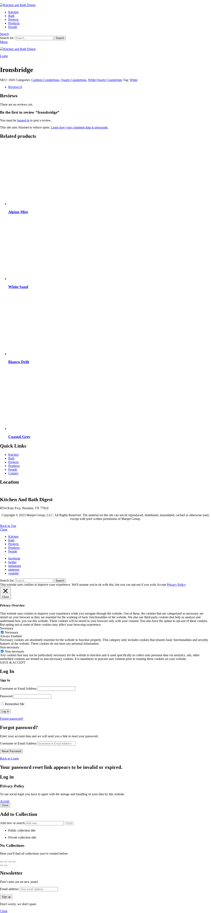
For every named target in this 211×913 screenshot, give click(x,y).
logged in (23, 120)
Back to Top (8, 526)
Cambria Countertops (45, 80)
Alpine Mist (18, 212)
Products (14, 23)
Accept (4, 801)
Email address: (10, 889)
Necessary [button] (6, 628)
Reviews (15, 87)
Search (60, 38)
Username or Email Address (18, 688)
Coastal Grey (19, 437)
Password (6, 696)
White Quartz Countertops (105, 80)
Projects (13, 19)
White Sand (18, 287)
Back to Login (9, 758)
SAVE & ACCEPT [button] (12, 662)
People (12, 27)
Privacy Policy (176, 584)
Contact (13, 473)
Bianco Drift (18, 362)
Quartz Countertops (73, 80)
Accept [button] (161, 584)
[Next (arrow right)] (5, 865)
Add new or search (13, 823)
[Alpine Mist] (109, 174)
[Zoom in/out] (1, 861)
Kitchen (13, 12)
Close (3, 529)
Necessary (11, 632)
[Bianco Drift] (109, 324)
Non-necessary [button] (9, 647)
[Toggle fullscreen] (5, 861)
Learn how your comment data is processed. (79, 127)
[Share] (10, 861)
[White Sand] (109, 249)
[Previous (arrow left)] (1, 865)
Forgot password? (11, 718)
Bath (11, 16)
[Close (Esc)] (14, 861)
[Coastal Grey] (109, 399)
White (133, 80)
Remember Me (14, 704)
